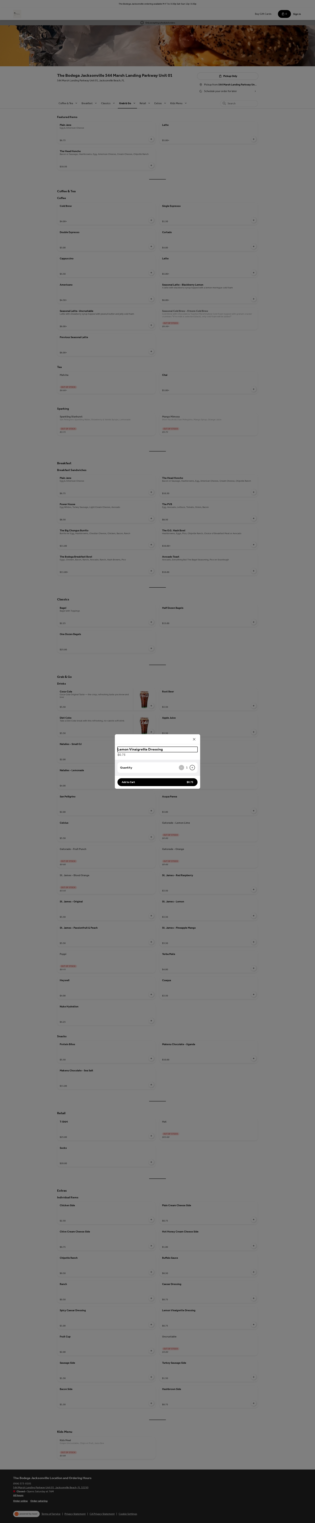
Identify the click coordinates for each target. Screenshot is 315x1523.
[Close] (194, 739)
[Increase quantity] (192, 767)
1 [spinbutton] (187, 767)
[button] (157, 782)
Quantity (126, 767)
